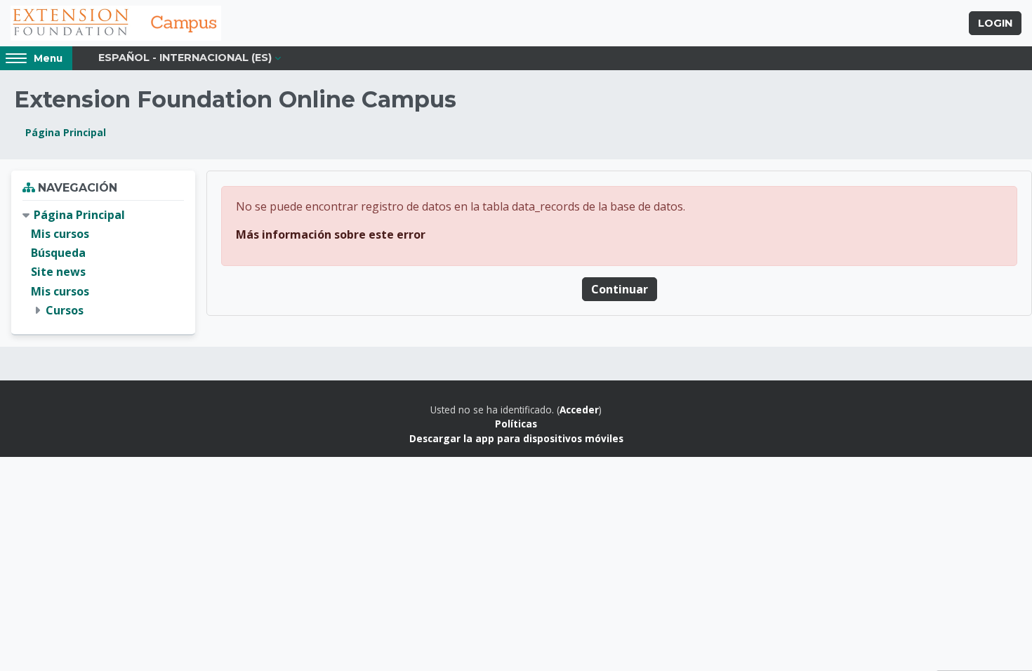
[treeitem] (103, 262)
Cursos (65, 310)
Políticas (516, 423)
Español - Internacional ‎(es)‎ (185, 57)
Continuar (619, 289)
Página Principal (65, 132)
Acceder (579, 409)
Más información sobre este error (330, 234)
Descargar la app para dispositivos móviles (516, 438)
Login (995, 23)
